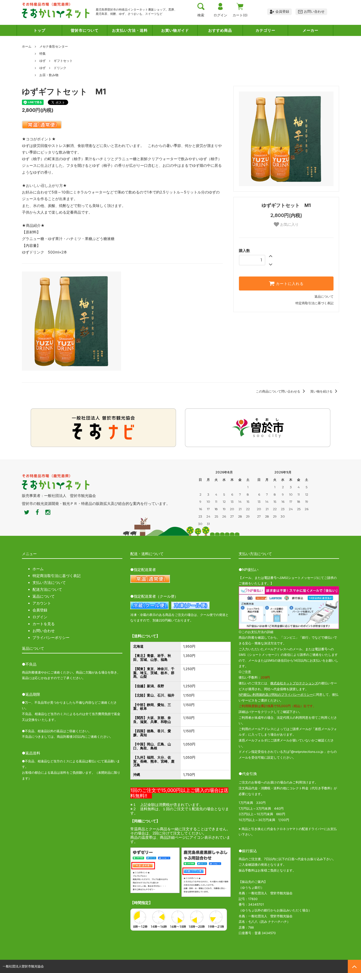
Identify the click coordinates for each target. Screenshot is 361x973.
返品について (324, 296)
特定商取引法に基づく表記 (314, 303)
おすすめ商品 (220, 30)
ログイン (40, 617)
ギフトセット (63, 61)
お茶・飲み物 (48, 75)
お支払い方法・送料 (130, 30)
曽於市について (85, 30)
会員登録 (40, 610)
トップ (39, 30)
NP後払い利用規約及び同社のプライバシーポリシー (276, 695)
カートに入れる (289, 283)
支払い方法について (49, 582)
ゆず (42, 61)
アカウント (42, 603)
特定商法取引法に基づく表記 (57, 575)
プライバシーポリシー (51, 637)
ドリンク (60, 68)
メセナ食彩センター (53, 46)
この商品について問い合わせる (278, 391)
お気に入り (289, 224)
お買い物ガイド (175, 30)
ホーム (26, 46)
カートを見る (44, 623)
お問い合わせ (44, 630)
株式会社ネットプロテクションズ (294, 683)
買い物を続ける (321, 391)
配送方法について (47, 589)
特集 (42, 54)
